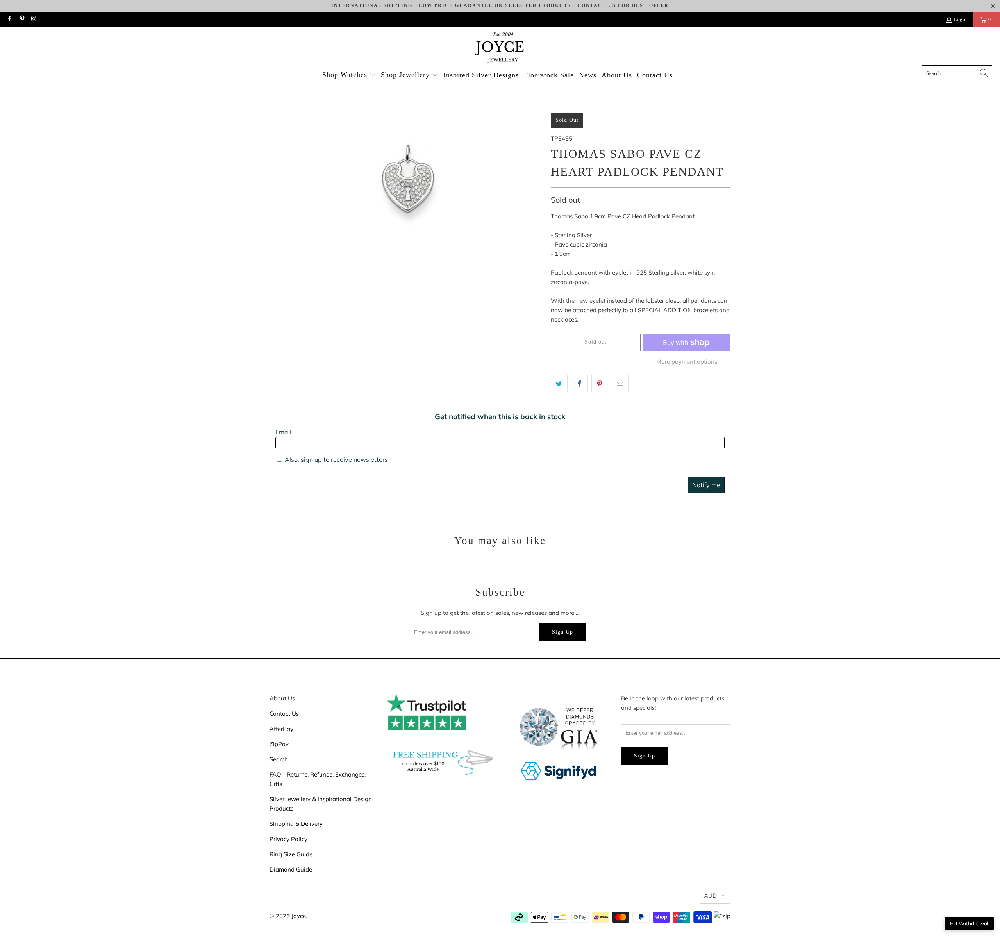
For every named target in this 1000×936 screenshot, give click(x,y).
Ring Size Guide (291, 854)
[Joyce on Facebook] (9, 19)
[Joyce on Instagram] (33, 19)
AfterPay (281, 728)
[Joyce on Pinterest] (21, 19)
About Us (282, 698)
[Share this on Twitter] (559, 383)
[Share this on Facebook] (579, 383)
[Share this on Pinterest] (599, 383)
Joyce (298, 916)
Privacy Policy (288, 839)
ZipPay (279, 744)
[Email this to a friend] (620, 383)
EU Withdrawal (969, 923)
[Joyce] (500, 48)
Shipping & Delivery (296, 823)
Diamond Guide (291, 869)
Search (279, 759)
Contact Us (284, 713)
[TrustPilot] (426, 728)
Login (960, 19)
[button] (349, 75)
